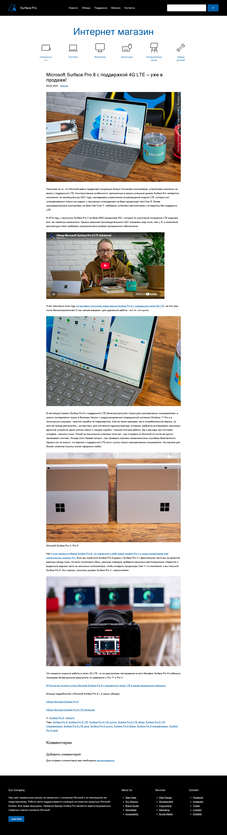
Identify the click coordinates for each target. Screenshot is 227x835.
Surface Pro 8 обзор (125, 726)
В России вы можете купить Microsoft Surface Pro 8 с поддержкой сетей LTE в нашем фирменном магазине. (106, 685)
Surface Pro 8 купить (101, 726)
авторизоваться (105, 760)
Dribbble (197, 814)
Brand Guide (132, 805)
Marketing (164, 810)
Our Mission (131, 801)
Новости (69, 718)
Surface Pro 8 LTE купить (103, 722)
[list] (113, 53)
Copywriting (165, 805)
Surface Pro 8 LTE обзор (131, 722)
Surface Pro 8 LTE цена (76, 726)
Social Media (166, 814)
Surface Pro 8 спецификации (152, 726)
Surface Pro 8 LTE (78, 722)
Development (166, 801)
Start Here (130, 797)
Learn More (16, 819)
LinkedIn (197, 810)
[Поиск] (213, 7)
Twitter (196, 805)
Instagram (198, 801)
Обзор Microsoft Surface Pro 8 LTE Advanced (70, 710)
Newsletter (131, 810)
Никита (64, 85)
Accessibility (131, 814)
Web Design (165, 797)
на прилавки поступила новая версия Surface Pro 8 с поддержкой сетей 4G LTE (120, 306)
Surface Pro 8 (57, 718)
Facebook (198, 797)
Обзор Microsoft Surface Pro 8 (62, 701)
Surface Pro (28, 8)
